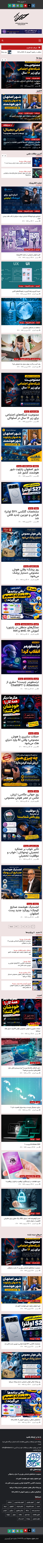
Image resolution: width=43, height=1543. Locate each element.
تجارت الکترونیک (28, 211)
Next (11, 927)
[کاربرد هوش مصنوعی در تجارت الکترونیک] (21, 238)
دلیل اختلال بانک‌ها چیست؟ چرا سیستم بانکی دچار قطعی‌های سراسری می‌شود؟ (24, 1069)
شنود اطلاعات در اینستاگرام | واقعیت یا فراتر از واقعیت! (23, 1181)
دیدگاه (27, 1511)
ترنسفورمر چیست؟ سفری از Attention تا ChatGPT (22, 684)
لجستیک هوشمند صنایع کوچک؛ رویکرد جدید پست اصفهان (23, 910)
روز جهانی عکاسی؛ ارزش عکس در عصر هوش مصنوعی (21, 796)
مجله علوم (27, 1515)
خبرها (5, 1506)
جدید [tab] (38, 932)
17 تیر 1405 (30, 221)
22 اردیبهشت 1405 (28, 1184)
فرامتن (36, 791)
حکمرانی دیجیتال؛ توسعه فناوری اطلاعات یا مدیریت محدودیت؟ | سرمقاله (22, 143)
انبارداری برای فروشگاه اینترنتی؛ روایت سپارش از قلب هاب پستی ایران (21, 217)
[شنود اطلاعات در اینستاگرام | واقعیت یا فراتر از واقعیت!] (21, 1165)
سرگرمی (11, 1511)
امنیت (37, 322)
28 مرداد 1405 (27, 747)
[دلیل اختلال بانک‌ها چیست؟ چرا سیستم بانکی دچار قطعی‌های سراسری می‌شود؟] (21, 1051)
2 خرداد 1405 (26, 1110)
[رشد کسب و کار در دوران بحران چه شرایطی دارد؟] (21, 348)
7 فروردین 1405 (26, 330)
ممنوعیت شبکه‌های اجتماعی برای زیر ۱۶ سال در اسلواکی (22, 416)
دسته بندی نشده (36, 1511)
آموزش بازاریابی (35, 359)
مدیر (36, 689)
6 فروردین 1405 (26, 367)
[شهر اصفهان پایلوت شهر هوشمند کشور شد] (21, 75)
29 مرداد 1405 (29, 689)
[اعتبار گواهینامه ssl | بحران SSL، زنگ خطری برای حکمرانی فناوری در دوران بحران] (21, 1202)
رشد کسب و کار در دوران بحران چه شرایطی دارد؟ (26, 364)
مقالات (25, 160)
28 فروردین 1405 (25, 294)
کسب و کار (21, 1519)
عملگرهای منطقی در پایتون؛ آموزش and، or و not (22, 629)
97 (16, 927)
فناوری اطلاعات (29, 80)
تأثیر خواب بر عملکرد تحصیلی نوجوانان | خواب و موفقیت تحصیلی (23, 852)
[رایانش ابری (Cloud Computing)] (37, 173)
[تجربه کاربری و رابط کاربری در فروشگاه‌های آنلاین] (21, 275)
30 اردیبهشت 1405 (29, 1147)
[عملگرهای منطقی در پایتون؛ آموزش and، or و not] (37, 985)
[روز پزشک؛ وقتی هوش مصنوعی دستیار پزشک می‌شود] (37, 974)
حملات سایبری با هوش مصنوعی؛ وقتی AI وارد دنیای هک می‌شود (22, 740)
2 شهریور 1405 (29, 86)
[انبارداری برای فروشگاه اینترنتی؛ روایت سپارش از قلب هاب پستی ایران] (21, 200)
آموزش (29, 160)
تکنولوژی (24, 172)
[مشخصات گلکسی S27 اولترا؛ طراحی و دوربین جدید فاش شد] (37, 963)
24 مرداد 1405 (24, 801)
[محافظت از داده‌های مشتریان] (21, 311)
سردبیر (37, 86)
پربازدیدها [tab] (30, 932)
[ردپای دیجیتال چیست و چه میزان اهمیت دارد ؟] (21, 1091)
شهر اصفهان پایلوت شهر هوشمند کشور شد (24, 83)
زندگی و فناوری (34, 566)
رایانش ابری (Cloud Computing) (21, 174)
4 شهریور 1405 (27, 421)
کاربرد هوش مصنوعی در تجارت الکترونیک (28, 255)
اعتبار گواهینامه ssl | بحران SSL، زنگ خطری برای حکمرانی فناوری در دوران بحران (22, 1219)
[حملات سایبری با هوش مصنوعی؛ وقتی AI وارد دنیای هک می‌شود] (21, 1012)
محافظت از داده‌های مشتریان (31, 327)
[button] (40, 40)
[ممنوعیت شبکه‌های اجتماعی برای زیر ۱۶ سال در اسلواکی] (37, 941)
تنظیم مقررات (34, 411)
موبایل (36, 508)
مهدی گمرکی (35, 147)
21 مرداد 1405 (27, 859)
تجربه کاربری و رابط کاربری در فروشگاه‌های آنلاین (26, 291)
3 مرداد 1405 (26, 147)
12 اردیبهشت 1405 (25, 1223)
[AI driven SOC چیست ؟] (21, 1128)
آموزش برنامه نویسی (27, 624)
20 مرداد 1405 (29, 917)
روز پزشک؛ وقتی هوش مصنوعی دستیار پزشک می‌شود (25, 573)
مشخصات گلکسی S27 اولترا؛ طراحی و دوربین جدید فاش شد (21, 515)
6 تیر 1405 (27, 1073)
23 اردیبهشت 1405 (28, 257)
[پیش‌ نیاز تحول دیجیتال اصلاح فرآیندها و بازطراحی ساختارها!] (37, 162)
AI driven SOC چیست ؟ (32, 1144)
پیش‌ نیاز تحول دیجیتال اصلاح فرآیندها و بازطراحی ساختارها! (17, 163)
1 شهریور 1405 (27, 522)
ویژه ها (20, 80)
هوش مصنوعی (28, 679)
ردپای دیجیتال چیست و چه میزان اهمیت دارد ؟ (25, 1107)
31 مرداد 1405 (24, 579)
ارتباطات (37, 80)
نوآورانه (8, 1515)
